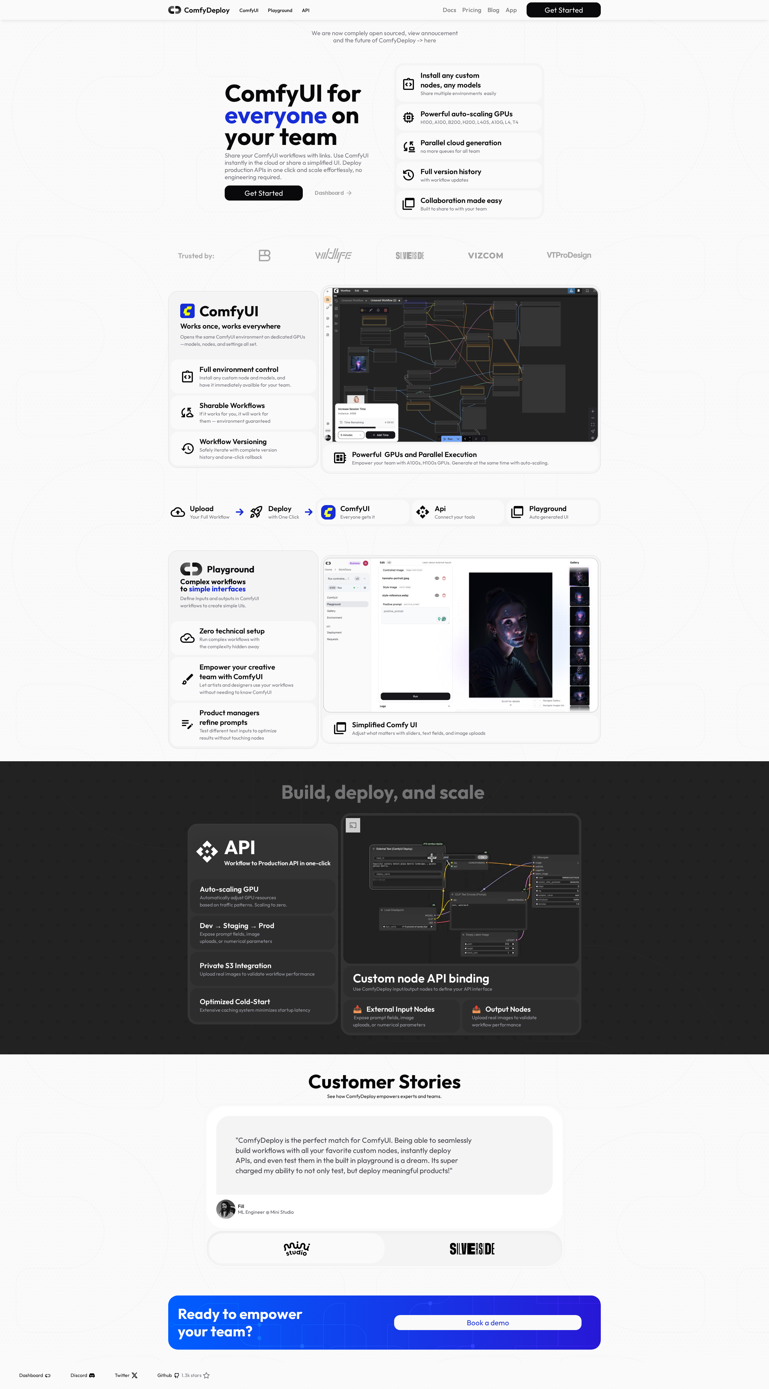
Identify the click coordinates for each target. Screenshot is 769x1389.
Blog (494, 10)
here (430, 40)
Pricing (472, 10)
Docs (449, 10)
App (511, 10)
